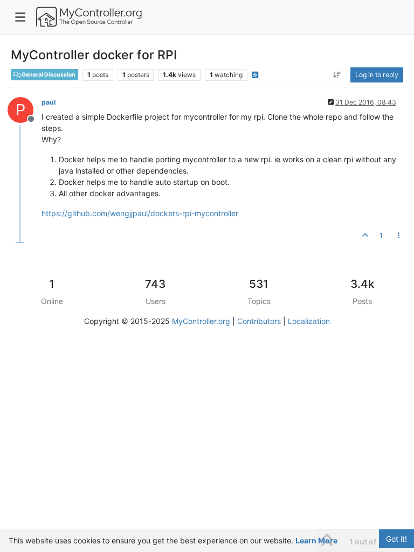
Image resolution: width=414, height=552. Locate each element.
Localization (309, 321)
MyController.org (201, 321)
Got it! (396, 538)
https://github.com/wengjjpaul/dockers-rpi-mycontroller (140, 213)
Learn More (316, 540)
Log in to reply (376, 75)
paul (49, 102)
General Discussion (47, 74)
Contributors (259, 321)
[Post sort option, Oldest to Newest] (337, 74)
